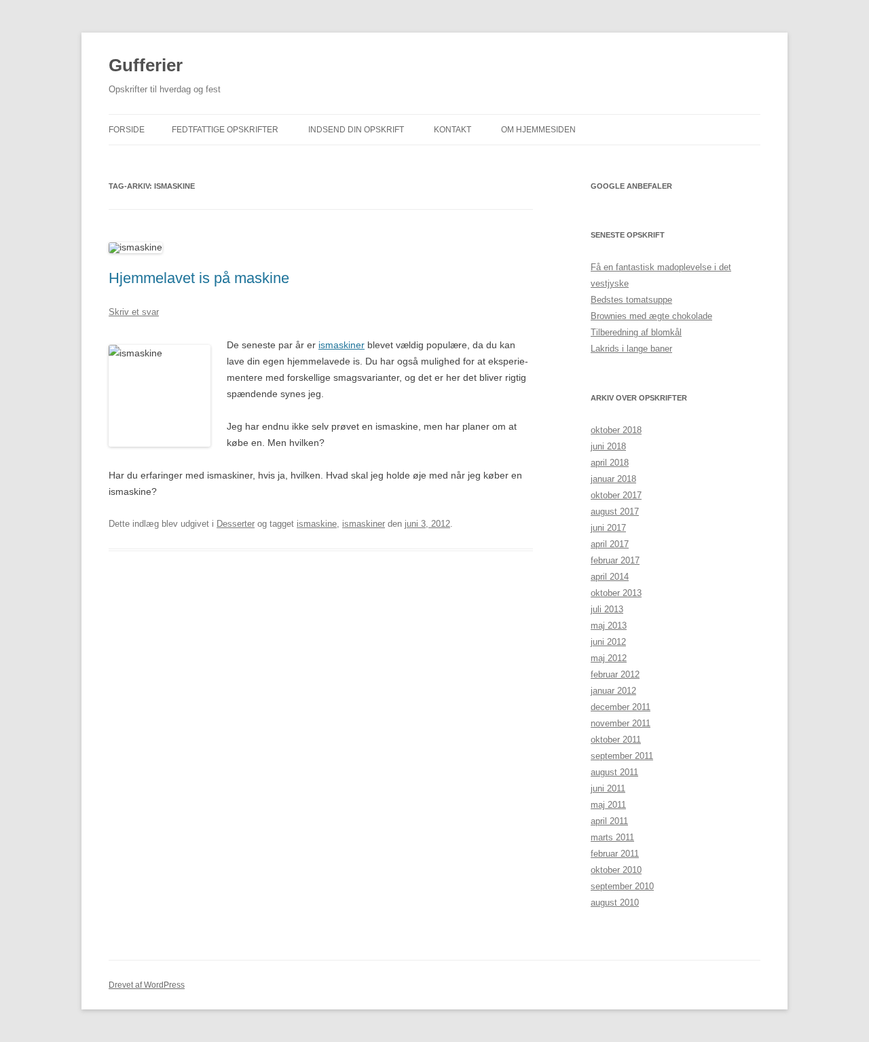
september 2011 (622, 756)
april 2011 (609, 821)
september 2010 (622, 886)
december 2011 (620, 707)
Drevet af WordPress (147, 985)
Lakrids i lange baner (631, 348)
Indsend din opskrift (356, 129)
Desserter (236, 524)
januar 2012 (613, 691)
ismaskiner (341, 344)
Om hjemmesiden (538, 129)
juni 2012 (608, 642)
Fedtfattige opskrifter (225, 129)
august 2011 (614, 772)
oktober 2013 (616, 593)
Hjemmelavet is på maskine (199, 277)
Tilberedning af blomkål (636, 332)
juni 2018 (608, 446)
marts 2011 (612, 837)
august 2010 (615, 902)
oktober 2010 (616, 870)
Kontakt (452, 129)
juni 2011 (608, 788)
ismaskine (317, 524)
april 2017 (610, 544)
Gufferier (146, 65)
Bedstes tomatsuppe (631, 300)
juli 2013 (607, 609)
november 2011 (620, 723)
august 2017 (615, 511)
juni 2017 (608, 528)
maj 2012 (609, 658)
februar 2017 (615, 560)
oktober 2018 (616, 430)
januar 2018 (613, 479)
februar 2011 (615, 854)
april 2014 (610, 577)
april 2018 (610, 463)
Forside (127, 129)
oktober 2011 (616, 739)
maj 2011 (608, 805)
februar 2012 (615, 674)
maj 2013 (609, 625)
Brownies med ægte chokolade (651, 316)
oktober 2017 (616, 495)
